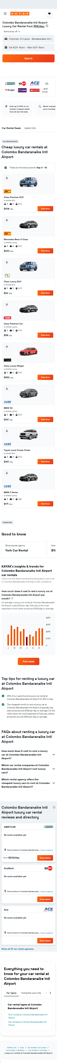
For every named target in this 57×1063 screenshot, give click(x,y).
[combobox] (12, 31)
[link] (28, 661)
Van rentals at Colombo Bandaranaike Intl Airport (27, 1023)
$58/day (38, 26)
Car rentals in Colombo (37, 1050)
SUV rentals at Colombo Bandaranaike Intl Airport (27, 1016)
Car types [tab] (11, 993)
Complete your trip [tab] (31, 993)
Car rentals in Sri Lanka (37, 1047)
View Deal (45, 208)
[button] (5, 13)
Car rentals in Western (15, 1050)
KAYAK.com (11, 1047)
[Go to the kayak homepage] (19, 13)
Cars (22, 1047)
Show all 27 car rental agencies (18, 949)
